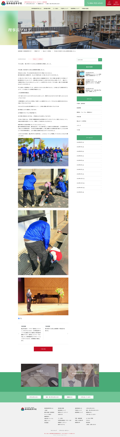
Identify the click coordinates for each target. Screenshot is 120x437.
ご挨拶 (45, 410)
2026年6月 (79, 151)
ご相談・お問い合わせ (91, 424)
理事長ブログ (37, 51)
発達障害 (79, 108)
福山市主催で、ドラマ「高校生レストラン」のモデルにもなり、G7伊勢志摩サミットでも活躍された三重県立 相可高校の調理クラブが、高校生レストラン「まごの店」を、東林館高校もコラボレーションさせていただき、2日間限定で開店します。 (31, 334)
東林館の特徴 (47, 8)
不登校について (64, 8)
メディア (79, 125)
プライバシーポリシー (64, 430)
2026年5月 (79, 155)
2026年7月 (79, 146)
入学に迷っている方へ (86, 397)
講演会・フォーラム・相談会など (84, 112)
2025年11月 (80, 183)
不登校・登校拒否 (81, 103)
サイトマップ (54, 430)
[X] (21, 319)
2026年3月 (79, 165)
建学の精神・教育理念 (49, 412)
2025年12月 (80, 178)
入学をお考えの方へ (30, 3)
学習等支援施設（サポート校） (65, 420)
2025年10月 (80, 187)
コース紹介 (55, 8)
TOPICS (88, 420)
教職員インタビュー (62, 422)
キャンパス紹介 (47, 414)
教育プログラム (61, 424)
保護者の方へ (41, 3)
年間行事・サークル (48, 418)
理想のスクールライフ (63, 412)
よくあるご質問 (89, 418)
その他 (78, 130)
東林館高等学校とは (36, 8)
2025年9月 (79, 192)
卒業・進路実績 (78, 418)
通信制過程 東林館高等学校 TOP (25, 51)
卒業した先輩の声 (79, 420)
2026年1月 (79, 174)
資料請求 (88, 422)
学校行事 (79, 116)
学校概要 (46, 422)
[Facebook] (19, 319)
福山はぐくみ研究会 (47, 51)
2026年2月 (79, 169)
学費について (47, 420)
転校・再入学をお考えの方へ (53, 3)
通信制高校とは (78, 408)
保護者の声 (77, 422)
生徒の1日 (60, 414)
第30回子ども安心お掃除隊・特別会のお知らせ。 (55, 329)
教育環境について (62, 410)
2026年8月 (79, 142)
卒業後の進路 (85, 8)
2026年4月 (79, 160)
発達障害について (75, 8)
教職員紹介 (46, 416)
